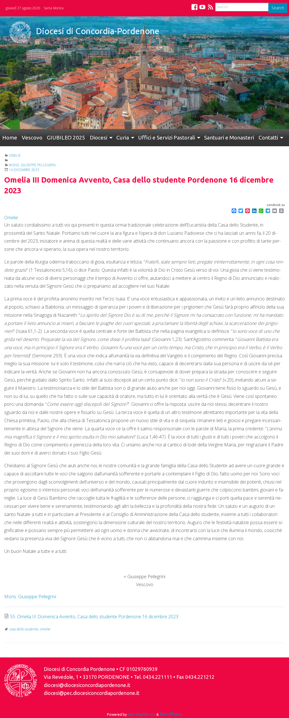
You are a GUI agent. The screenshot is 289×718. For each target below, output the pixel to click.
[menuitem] (9, 137)
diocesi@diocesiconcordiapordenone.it (87, 685)
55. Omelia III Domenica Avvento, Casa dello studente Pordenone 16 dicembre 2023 (94, 616)
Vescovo (32, 137)
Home (9, 137)
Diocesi (98, 137)
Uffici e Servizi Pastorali (166, 137)
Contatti (268, 137)
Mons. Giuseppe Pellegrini (32, 165)
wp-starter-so (142, 714)
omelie (45, 629)
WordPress (171, 714)
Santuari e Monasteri (229, 137)
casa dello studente (24, 629)
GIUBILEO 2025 (66, 137)
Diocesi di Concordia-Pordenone (97, 31)
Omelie (15, 155)
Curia (122, 137)
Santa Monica (54, 8)
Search (278, 7)
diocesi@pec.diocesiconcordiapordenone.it (91, 693)
